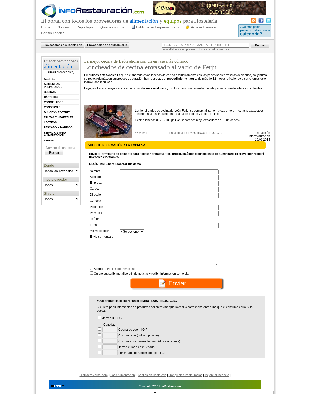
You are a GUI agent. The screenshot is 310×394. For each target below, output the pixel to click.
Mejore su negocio (217, 375)
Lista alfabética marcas (214, 49)
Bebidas (50, 91)
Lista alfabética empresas (178, 49)
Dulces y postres (57, 112)
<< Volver (141, 132)
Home (45, 27)
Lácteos (50, 122)
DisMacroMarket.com (94, 375)
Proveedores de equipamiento (107, 45)
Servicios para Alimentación (55, 134)
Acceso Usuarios (204, 27)
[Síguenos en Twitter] (268, 22)
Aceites (49, 78)
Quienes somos (112, 27)
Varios (49, 140)
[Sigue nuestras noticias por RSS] (253, 22)
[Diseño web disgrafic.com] (57, 386)
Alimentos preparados (53, 85)
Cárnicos (51, 97)
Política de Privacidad (121, 269)
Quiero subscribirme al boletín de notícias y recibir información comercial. (142, 273)
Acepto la (115, 269)
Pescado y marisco (58, 127)
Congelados (53, 102)
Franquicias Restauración (185, 375)
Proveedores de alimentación (62, 45)
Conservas (52, 107)
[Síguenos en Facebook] (261, 22)
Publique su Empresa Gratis (157, 27)
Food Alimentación (122, 375)
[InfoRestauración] (93, 17)
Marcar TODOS (111, 318)
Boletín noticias (52, 33)
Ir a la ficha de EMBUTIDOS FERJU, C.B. (195, 132)
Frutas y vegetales (58, 117)
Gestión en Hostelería (152, 375)
